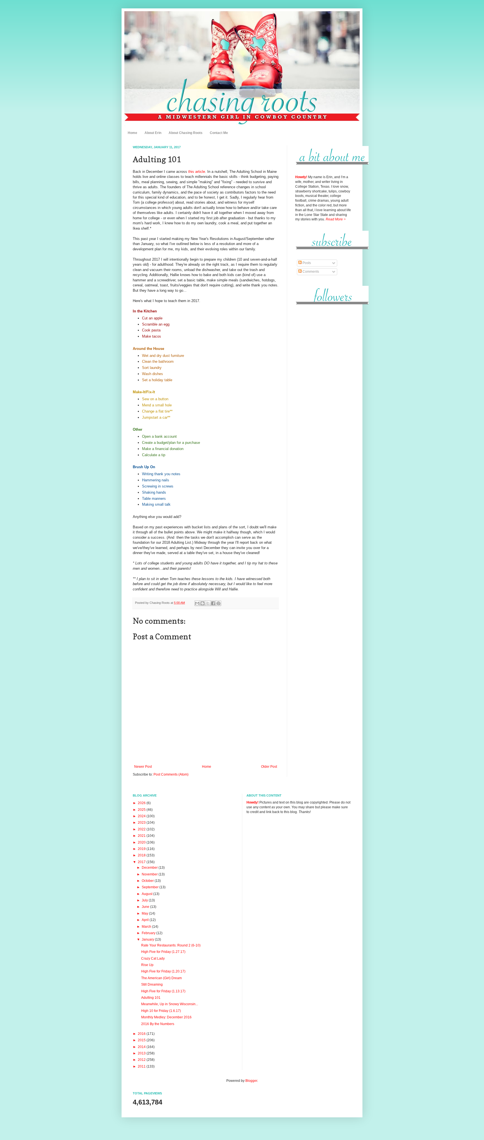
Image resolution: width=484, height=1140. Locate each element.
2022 (142, 829)
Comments (310, 272)
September (150, 887)
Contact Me (219, 133)
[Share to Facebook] (213, 603)
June (146, 907)
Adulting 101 (150, 998)
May (145, 913)
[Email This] (197, 603)
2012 (142, 1060)
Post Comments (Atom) (171, 774)
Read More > (336, 219)
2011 (142, 1066)
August (147, 894)
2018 (142, 855)
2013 (142, 1053)
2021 (142, 836)
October (148, 881)
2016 (142, 1034)
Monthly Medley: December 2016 (166, 1017)
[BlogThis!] (202, 603)
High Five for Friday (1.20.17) (163, 971)
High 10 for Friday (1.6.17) (161, 1011)
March (147, 927)
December (150, 868)
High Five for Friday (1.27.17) (163, 952)
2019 (142, 849)
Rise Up (147, 965)
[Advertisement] (323, 394)
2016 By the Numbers (157, 1024)
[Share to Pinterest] (218, 603)
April (146, 920)
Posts (306, 263)
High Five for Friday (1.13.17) (163, 991)
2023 (142, 823)
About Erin (153, 133)
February (149, 933)
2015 (142, 1040)
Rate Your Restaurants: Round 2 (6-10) (171, 945)
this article (196, 171)
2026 (142, 803)
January (148, 939)
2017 (142, 862)
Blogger (251, 1081)
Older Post (269, 767)
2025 (142, 810)
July (145, 900)
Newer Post (143, 767)
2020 (142, 842)
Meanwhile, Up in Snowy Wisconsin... (169, 1004)
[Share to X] (208, 603)
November (150, 874)
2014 (142, 1047)
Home (132, 133)
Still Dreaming (152, 984)
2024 (142, 816)
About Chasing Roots (186, 133)
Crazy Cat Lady (153, 958)
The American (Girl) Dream (161, 978)
